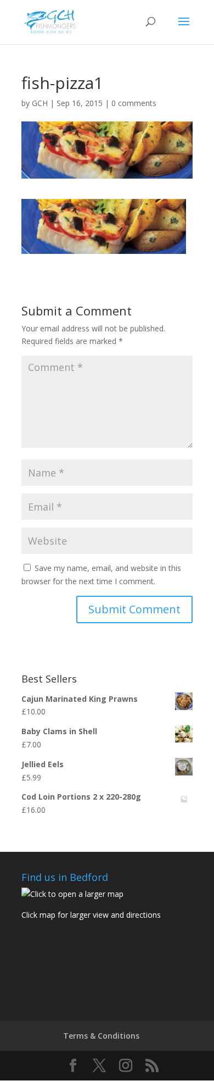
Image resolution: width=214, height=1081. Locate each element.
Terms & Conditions (101, 1035)
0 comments (133, 103)
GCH (40, 103)
